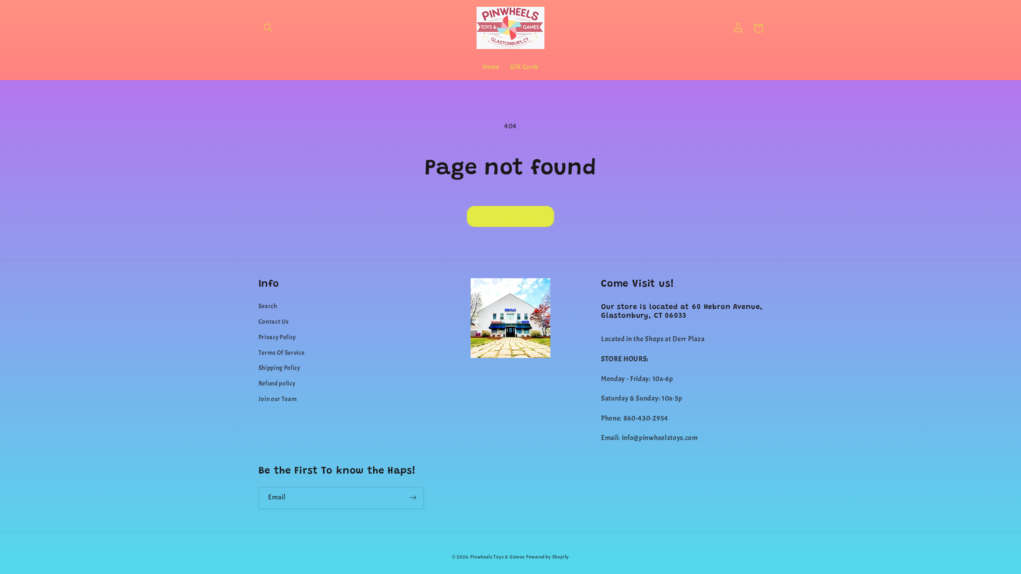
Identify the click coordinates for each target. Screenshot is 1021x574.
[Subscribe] (413, 498)
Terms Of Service (281, 353)
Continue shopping (510, 216)
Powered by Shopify (548, 557)
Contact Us (273, 322)
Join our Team (277, 399)
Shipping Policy (279, 368)
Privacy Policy (277, 337)
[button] (268, 28)
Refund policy (277, 383)
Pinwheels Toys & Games (497, 557)
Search (267, 306)
